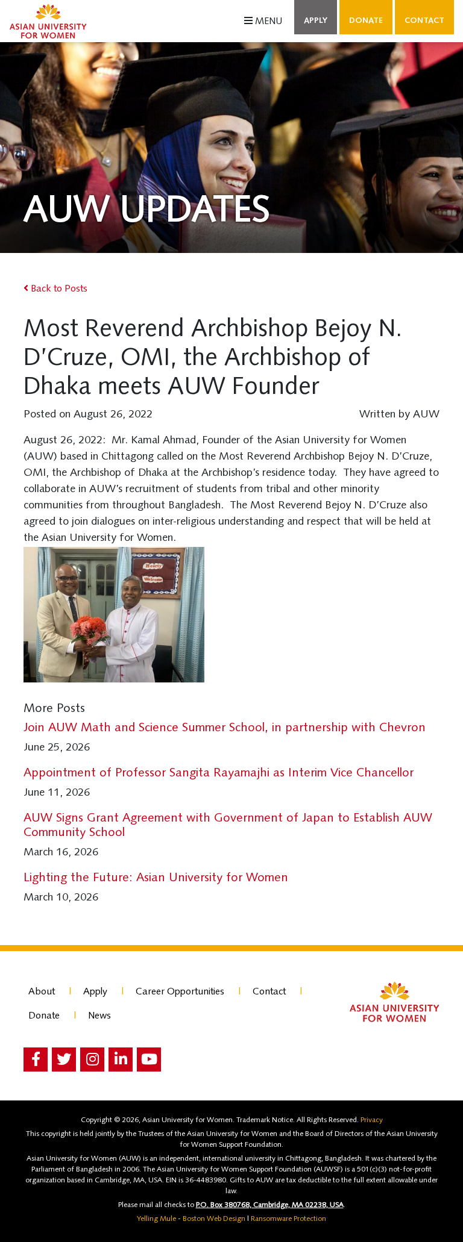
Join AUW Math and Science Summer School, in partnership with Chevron (225, 728)
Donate (366, 20)
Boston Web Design (214, 1219)
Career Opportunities (180, 992)
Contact (424, 20)
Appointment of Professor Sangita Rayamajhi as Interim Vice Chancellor (219, 773)
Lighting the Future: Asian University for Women (156, 878)
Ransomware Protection (288, 1219)
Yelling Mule (156, 1219)
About (41, 992)
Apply (315, 20)
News (99, 1016)
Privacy (372, 1120)
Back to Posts (57, 289)
